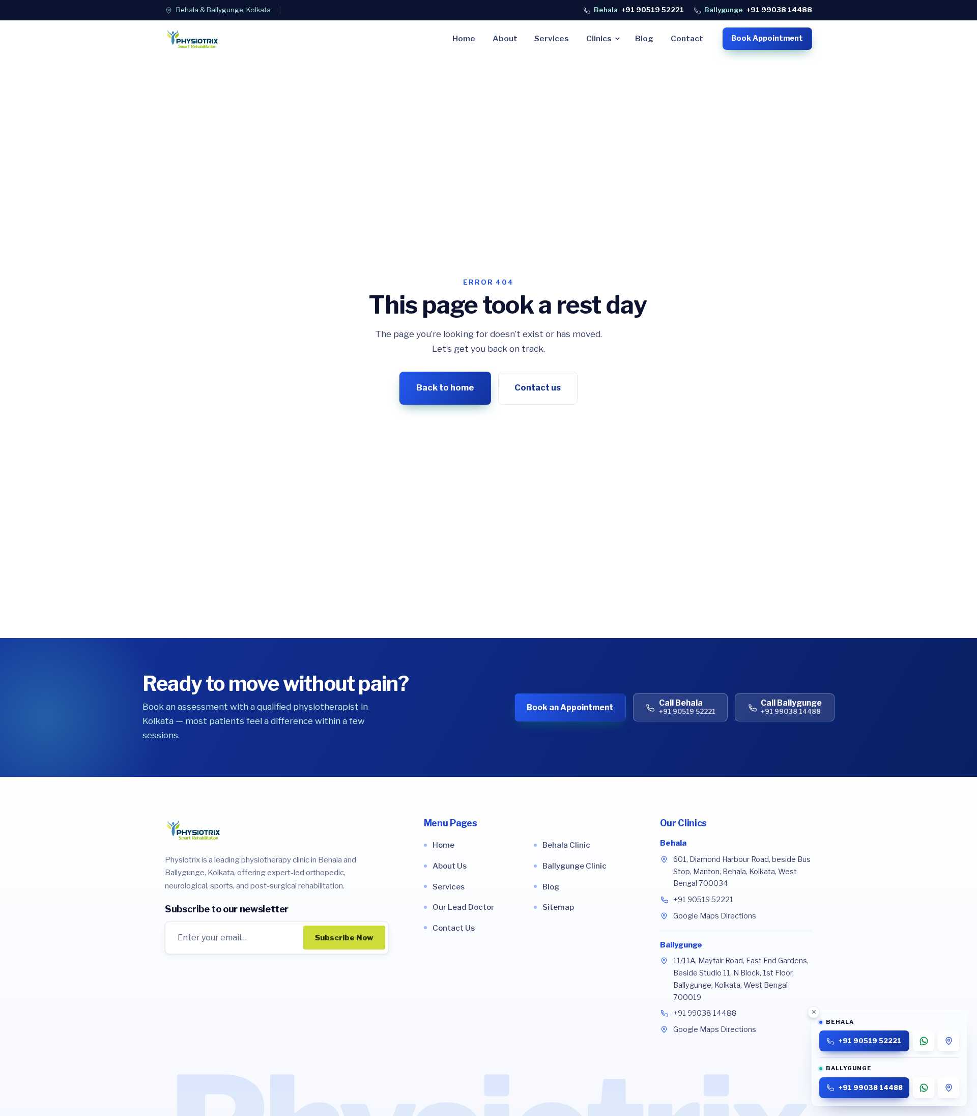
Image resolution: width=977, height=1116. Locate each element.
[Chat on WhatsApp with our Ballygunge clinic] (923, 1087)
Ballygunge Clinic (574, 866)
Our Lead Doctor (463, 907)
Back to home (445, 387)
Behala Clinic (566, 845)
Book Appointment (767, 38)
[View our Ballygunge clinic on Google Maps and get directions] (948, 1087)
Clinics (599, 38)
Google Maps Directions (714, 915)
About (505, 38)
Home (463, 38)
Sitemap (558, 907)
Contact (687, 38)
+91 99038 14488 (758, 10)
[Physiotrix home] (192, 38)
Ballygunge (681, 945)
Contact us (537, 387)
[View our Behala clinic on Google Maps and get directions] (948, 1040)
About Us (450, 866)
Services (551, 38)
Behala (673, 843)
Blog (644, 38)
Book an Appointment (570, 707)
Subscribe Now (344, 937)
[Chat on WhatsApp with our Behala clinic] (923, 1040)
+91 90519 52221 (639, 10)
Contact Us (454, 928)
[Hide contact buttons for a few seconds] (814, 1012)
